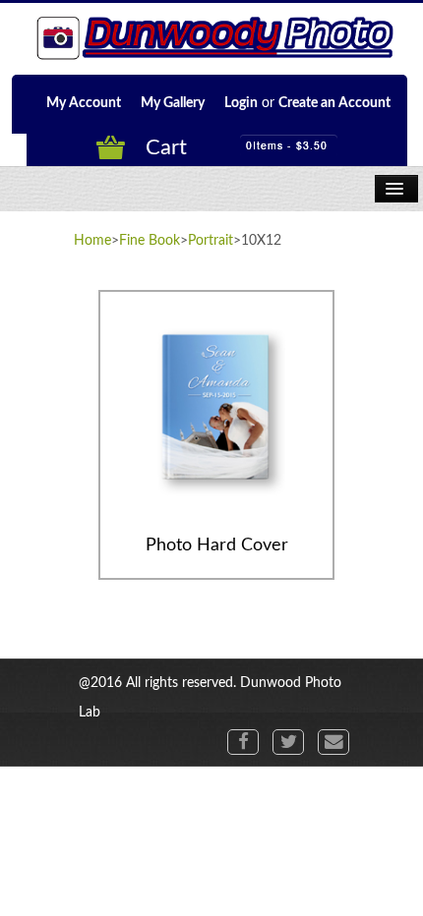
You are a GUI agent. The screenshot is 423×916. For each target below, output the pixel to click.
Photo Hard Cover (217, 545)
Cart (166, 147)
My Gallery (173, 103)
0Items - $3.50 (287, 145)
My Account (83, 103)
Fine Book (149, 241)
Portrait (210, 241)
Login (241, 103)
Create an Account (334, 103)
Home (92, 241)
